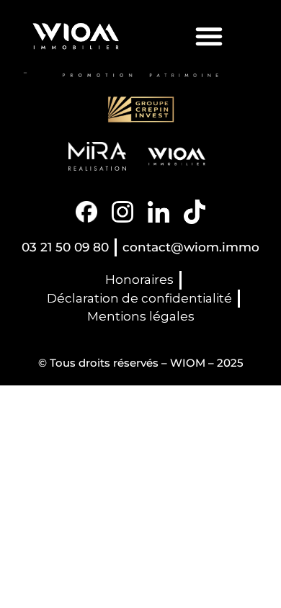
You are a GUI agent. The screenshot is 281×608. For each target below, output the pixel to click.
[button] (209, 36)
